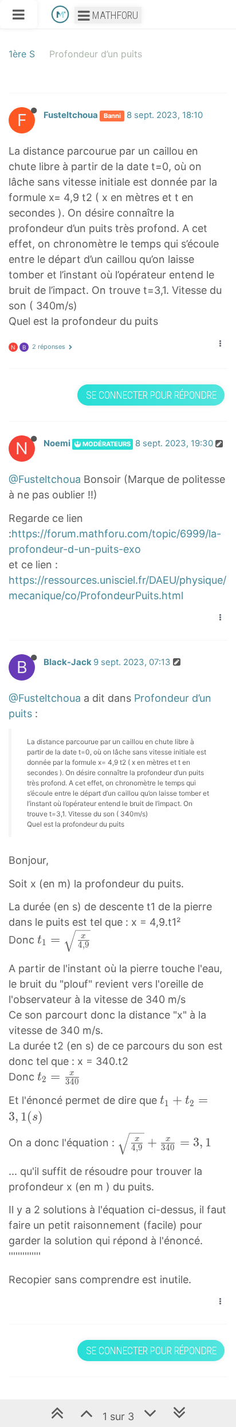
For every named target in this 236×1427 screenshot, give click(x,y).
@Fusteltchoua (45, 479)
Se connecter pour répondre (151, 395)
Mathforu (114, 15)
